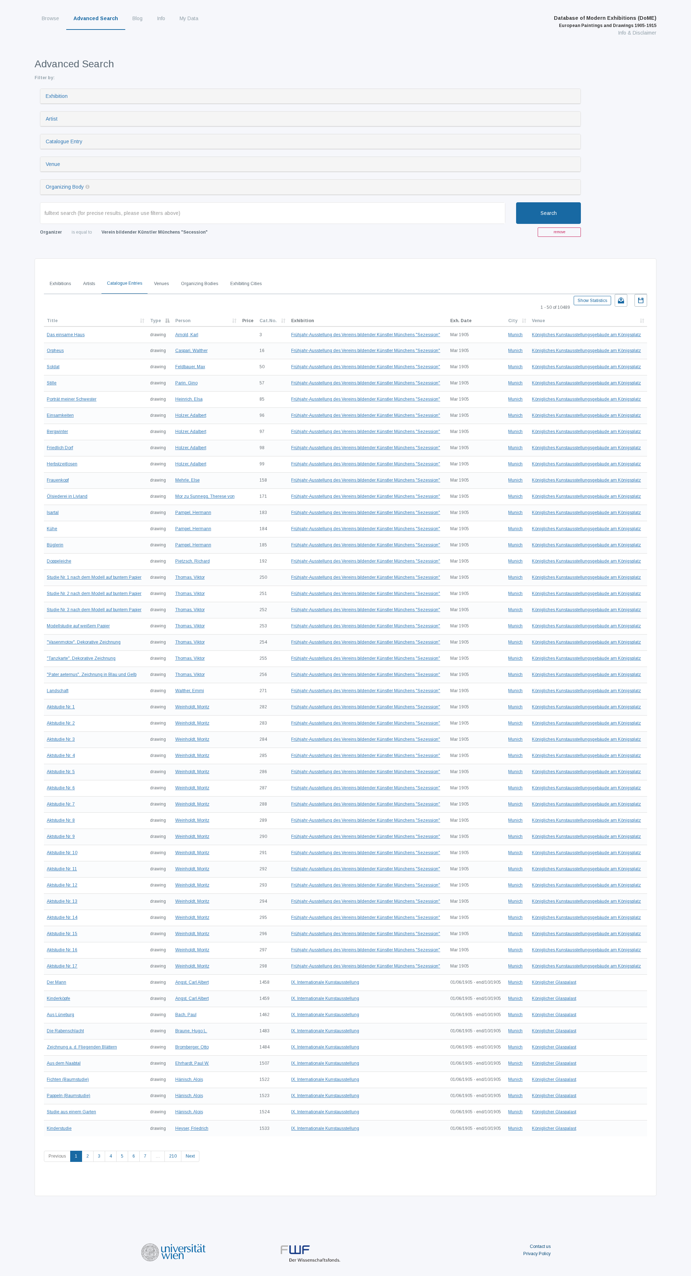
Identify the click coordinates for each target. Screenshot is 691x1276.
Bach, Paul (186, 1014)
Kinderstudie (59, 1128)
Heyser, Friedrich (191, 1128)
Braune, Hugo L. (191, 1030)
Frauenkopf (58, 480)
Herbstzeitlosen (62, 463)
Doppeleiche (59, 561)
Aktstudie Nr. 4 (61, 755)
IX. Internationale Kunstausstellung (325, 982)
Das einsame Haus (66, 334)
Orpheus (55, 350)
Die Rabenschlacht (65, 1030)
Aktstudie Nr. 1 (61, 706)
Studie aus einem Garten (71, 1111)
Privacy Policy (537, 1253)
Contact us (540, 1246)
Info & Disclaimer (637, 33)
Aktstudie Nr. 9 (61, 836)
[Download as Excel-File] (621, 300)
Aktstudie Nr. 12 (62, 885)
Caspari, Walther (191, 350)
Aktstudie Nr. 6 (61, 787)
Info (161, 18)
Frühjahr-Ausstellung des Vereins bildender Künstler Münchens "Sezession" (365, 334)
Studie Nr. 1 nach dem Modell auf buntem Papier (94, 577)
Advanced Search (95, 18)
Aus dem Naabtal (64, 1063)
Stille (52, 382)
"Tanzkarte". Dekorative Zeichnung (81, 658)
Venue (53, 164)
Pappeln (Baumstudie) (68, 1095)
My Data (189, 18)
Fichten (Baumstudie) (68, 1079)
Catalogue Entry (64, 141)
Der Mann (56, 982)
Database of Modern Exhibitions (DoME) (605, 21)
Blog (137, 18)
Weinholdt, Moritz (192, 706)
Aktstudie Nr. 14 (62, 917)
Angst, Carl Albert (192, 982)
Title (52, 320)
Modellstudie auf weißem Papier (78, 625)
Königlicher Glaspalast (554, 982)
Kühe (52, 528)
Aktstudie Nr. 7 (61, 804)
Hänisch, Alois (189, 1079)
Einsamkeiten (60, 415)
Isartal (53, 512)
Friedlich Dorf (60, 447)
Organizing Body (65, 187)
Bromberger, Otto (192, 1047)
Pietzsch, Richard (192, 561)
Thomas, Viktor (190, 577)
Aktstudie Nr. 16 (62, 949)
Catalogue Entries (124, 283)
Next (190, 1156)
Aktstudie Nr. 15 (62, 933)
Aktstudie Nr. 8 (61, 820)
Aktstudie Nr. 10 (62, 852)
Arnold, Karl (186, 334)
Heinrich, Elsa (189, 399)
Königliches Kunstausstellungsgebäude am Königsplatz (586, 334)
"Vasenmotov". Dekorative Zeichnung (84, 642)
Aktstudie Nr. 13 (62, 901)
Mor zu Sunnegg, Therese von (205, 496)
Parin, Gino (186, 382)
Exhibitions (60, 283)
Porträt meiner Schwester (71, 399)
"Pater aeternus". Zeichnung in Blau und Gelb (91, 674)
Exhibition (57, 96)
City (513, 320)
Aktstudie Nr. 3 (61, 739)
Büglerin (55, 544)
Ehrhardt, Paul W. (192, 1063)
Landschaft (57, 690)
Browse (50, 18)
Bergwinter (57, 431)
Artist (52, 119)
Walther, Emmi (189, 690)
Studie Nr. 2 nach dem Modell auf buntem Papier (94, 593)
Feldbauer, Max (190, 366)
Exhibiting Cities (246, 283)
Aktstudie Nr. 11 (62, 868)
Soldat (53, 366)
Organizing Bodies (199, 283)
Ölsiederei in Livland (67, 496)
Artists (89, 283)
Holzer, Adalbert (190, 415)
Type (155, 320)
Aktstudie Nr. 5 (61, 771)
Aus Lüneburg (60, 1014)
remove (559, 232)
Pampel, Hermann (193, 512)
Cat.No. (268, 320)
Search (549, 213)
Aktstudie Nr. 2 (61, 723)
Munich (515, 334)
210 (173, 1156)
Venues (161, 283)
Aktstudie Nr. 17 (62, 966)
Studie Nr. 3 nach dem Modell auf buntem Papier (94, 609)
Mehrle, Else (187, 480)
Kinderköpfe (58, 998)
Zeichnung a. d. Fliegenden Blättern (82, 1047)
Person (182, 320)
